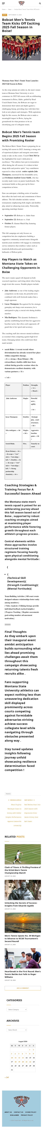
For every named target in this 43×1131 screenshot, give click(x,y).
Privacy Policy (27, 1115)
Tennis (8, 794)
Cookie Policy (30, 1112)
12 (19, 1057)
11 (15, 1057)
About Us (8, 1112)
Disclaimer (14, 1115)
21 (26, 1062)
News (4, 15)
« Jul (7, 1077)
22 (30, 1062)
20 (23, 1062)
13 (23, 1057)
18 (15, 1062)
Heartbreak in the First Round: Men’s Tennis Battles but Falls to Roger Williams (23, 974)
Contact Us (18, 1112)
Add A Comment (23, 988)
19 (19, 1062)
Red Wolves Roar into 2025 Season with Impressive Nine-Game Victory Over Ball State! (32, 813)
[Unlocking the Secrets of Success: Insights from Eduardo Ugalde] (23, 890)
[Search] (40, 3)
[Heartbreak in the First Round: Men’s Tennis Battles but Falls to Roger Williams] (23, 958)
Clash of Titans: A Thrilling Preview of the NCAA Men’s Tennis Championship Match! (23, 870)
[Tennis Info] (21, 3)
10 (12, 1057)
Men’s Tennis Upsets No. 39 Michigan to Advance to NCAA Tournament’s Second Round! (22, 938)
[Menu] (3, 3)
